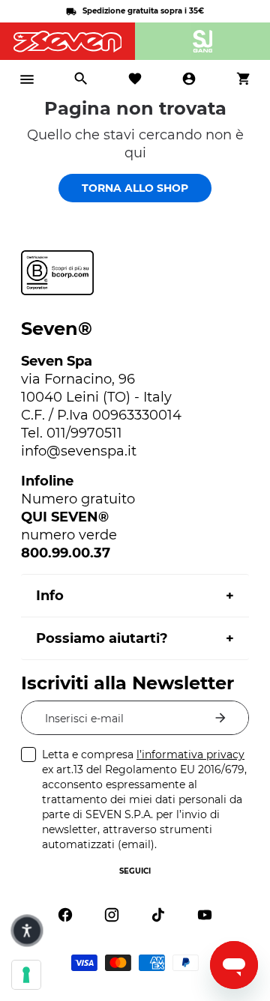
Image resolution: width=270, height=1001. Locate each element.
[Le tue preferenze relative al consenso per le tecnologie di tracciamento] (26, 975)
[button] (26, 930)
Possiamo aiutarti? (102, 638)
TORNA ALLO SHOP (135, 188)
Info (50, 595)
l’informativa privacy (190, 754)
